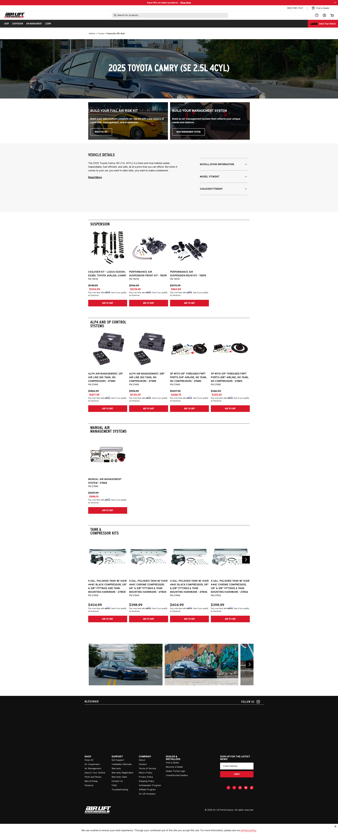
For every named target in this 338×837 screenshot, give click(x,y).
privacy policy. (249, 830)
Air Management (92, 768)
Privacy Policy (146, 777)
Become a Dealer (174, 767)
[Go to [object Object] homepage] (97, 809)
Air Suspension (92, 764)
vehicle (92, 33)
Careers (143, 764)
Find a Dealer (172, 762)
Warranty (116, 768)
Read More (95, 177)
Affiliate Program (147, 789)
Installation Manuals (122, 764)
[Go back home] (14, 15)
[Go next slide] (246, 559)
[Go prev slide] (92, 559)
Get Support (118, 760)
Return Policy (145, 772)
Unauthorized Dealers (177, 775)
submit (237, 774)
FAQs (114, 785)
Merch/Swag (90, 781)
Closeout (88, 785)
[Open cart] (332, 15)
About (142, 760)
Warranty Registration (122, 772)
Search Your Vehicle (94, 772)
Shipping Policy (146, 781)
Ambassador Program (150, 785)
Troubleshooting (120, 789)
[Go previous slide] (249, 664)
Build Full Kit (101, 132)
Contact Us (117, 781)
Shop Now (185, 2)
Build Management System (188, 132)
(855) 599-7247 (295, 8)
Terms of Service (147, 768)
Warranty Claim (119, 777)
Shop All (88, 760)
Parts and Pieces (92, 777)
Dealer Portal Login (175, 771)
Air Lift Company (147, 793)
